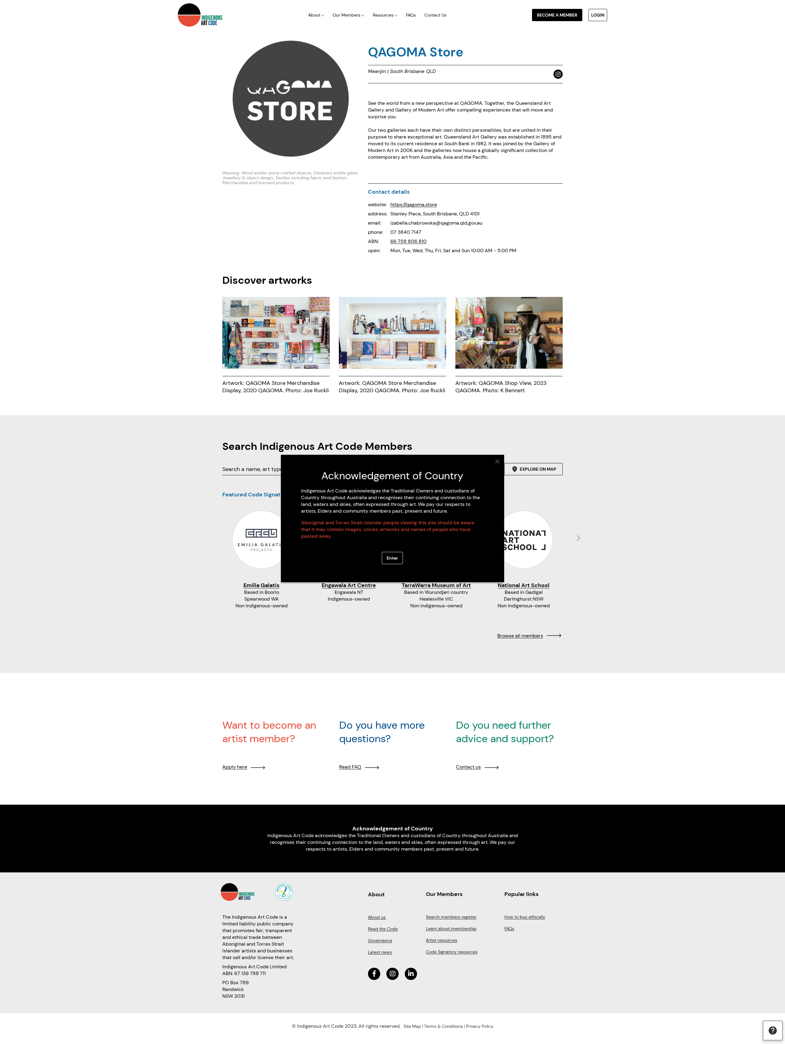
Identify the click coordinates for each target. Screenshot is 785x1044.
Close (497, 461)
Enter (392, 558)
